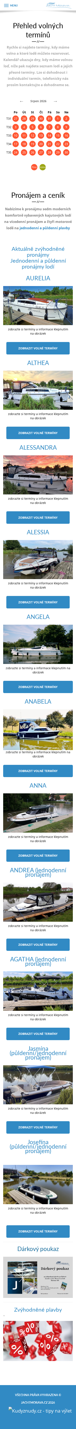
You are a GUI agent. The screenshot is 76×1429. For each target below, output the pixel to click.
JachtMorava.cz (34, 1402)
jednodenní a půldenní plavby (45, 228)
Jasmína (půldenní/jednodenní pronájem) (38, 1052)
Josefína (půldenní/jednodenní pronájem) (38, 1146)
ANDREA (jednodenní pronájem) (38, 872)
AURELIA (38, 278)
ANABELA (38, 701)
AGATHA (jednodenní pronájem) (38, 961)
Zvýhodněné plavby (38, 1309)
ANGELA (38, 616)
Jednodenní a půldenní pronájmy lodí (38, 263)
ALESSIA (38, 532)
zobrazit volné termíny (38, 348)
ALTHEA (38, 362)
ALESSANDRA (38, 447)
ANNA (38, 785)
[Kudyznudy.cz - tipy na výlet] (40, 1410)
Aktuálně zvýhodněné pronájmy (38, 251)
